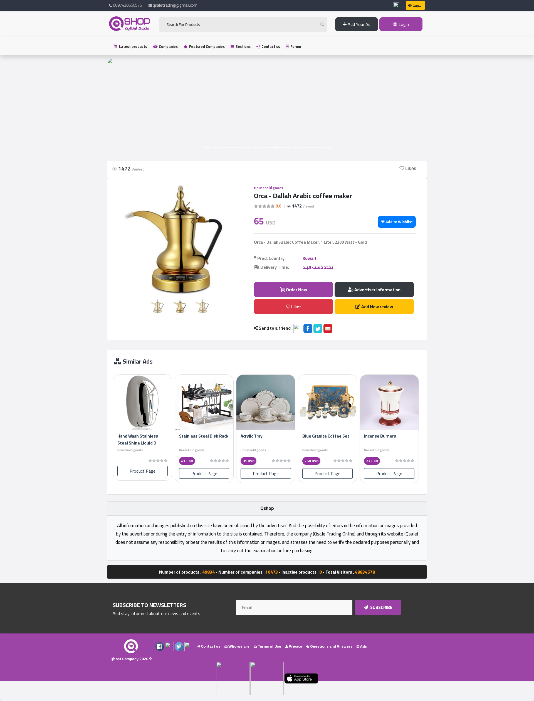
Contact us (270, 46)
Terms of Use (269, 646)
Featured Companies (206, 46)
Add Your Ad (358, 24)
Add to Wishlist (399, 221)
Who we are (238, 646)
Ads (363, 646)
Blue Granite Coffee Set (325, 436)
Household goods (268, 187)
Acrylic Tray (252, 436)
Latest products (132, 46)
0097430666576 (127, 5)
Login (403, 24)
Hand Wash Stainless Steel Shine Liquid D (137, 439)
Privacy (295, 646)
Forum (295, 46)
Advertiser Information (376, 289)
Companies (168, 46)
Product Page (142, 471)
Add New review (376, 306)
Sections (243, 46)
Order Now (296, 289)
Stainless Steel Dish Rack (203, 436)
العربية (417, 5)
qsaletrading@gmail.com (175, 5)
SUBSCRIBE (380, 607)
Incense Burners (380, 436)
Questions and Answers (330, 646)
